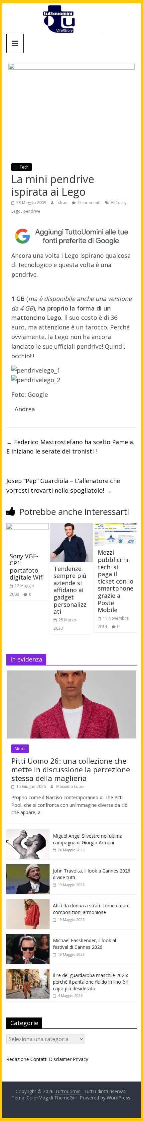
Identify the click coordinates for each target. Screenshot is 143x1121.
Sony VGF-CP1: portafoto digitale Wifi (27, 567)
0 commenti (88, 202)
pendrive (31, 211)
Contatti (39, 1059)
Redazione (17, 1059)
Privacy (80, 1059)
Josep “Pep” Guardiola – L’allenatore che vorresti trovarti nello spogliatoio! (63, 485)
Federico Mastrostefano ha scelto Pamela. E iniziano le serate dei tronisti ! (70, 446)
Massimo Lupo (70, 786)
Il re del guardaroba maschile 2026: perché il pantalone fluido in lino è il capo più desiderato (90, 981)
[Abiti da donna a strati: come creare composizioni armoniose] (28, 902)
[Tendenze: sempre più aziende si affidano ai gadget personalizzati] (71, 527)
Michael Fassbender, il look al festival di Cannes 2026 (84, 943)
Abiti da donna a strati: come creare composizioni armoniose (91, 908)
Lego (16, 211)
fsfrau (63, 202)
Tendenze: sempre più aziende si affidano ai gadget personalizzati (70, 590)
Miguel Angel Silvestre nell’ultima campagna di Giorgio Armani (87, 839)
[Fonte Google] (71, 236)
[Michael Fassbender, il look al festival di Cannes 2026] (28, 937)
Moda (20, 748)
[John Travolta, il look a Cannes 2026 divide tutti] (28, 868)
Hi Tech (22, 167)
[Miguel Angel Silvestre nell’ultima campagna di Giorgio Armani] (28, 833)
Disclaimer (60, 1059)
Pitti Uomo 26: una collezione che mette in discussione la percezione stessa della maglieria (70, 769)
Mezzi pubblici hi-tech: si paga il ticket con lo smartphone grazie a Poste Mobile (115, 581)
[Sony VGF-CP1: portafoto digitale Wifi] (27, 527)
